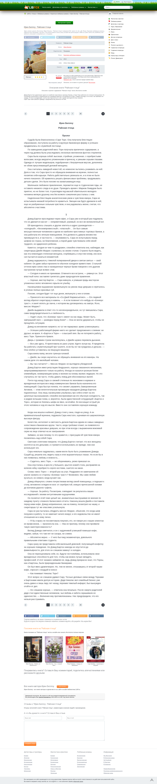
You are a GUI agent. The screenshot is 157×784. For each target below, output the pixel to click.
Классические (28, 764)
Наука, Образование (116, 26)
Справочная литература (117, 47)
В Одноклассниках (81, 37)
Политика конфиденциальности (113, 771)
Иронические (28, 760)
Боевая (53, 755)
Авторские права (64, 23)
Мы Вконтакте (96, 37)
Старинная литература (117, 50)
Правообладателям (109, 768)
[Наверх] (152, 780)
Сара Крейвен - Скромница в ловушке (95, 664)
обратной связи (78, 781)
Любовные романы (77, 7)
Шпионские (27, 771)
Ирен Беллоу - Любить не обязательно (33, 664)
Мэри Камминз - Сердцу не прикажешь (74, 664)
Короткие (79, 758)
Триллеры (27, 768)
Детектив (26, 758)
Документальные (115, 29)
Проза (112, 32)
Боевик (26, 755)
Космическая (54, 762)
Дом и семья (114, 40)
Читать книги (46, 7)
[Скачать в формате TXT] (83, 71)
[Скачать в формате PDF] (96, 71)
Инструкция (92, 82)
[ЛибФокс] (32, 7)
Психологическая (56, 766)
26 (80, 113)
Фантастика (92, 7)
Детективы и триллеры (60, 7)
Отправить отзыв (30, 743)
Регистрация (127, 2)
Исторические (28, 762)
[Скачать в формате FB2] (70, 71)
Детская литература (116, 37)
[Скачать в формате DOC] (90, 71)
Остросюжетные (82, 762)
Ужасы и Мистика (56, 768)
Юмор (112, 53)
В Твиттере (47, 37)
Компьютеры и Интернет (117, 55)
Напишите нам (68, 79)
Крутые (26, 766)
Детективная (54, 760)
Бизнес (113, 42)
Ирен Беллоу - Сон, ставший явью (54, 664)
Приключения (114, 34)
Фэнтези (53, 771)
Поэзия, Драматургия (117, 58)
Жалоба (59, 77)
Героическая (54, 758)
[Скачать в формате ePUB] (77, 71)
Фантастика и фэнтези (117, 18)
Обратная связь (108, 773)
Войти (118, 2)
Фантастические (82, 760)
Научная (53, 764)
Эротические (81, 766)
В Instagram (63, 37)
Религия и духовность (117, 45)
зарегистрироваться (45, 697)
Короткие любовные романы (72, 55)
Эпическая (54, 773)
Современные (81, 764)
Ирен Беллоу (67, 47)
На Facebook (31, 37)
